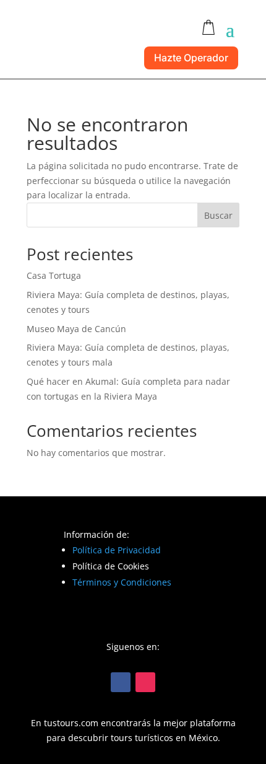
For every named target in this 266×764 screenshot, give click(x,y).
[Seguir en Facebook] (121, 682)
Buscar (218, 215)
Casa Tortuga (54, 275)
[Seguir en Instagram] (145, 682)
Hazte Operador (191, 57)
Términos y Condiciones (121, 582)
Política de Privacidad (116, 550)
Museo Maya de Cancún (76, 329)
